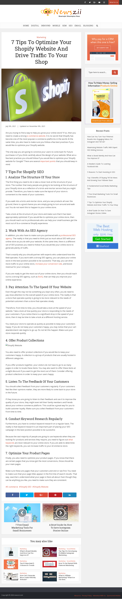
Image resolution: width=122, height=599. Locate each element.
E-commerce (12, 486)
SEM (64, 25)
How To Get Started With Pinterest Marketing (68, 564)
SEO (70, 25)
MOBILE (56, 25)
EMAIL (78, 25)
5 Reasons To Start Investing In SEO (101, 172)
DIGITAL (35, 25)
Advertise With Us (99, 595)
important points (48, 161)
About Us (77, 595)
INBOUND (45, 25)
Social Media (71, 549)
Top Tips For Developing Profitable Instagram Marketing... (68, 553)
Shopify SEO (25, 486)
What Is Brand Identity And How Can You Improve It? (28, 553)
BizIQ (40, 276)
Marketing (41, 37)
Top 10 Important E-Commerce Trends (27, 564)
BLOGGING (88, 25)
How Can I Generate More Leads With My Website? (28, 577)
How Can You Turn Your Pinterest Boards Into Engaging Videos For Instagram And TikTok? (100, 139)
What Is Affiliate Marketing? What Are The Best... (67, 577)
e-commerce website (36, 136)
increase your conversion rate (48, 264)
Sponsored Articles (114, 595)
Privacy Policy (87, 595)
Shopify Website (41, 486)
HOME (26, 25)
